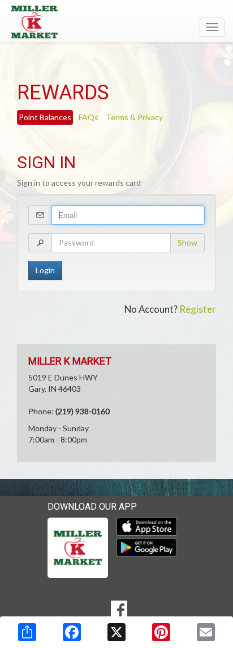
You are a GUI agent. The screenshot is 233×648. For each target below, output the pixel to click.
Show (187, 242)
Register (197, 309)
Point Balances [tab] (45, 117)
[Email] (206, 632)
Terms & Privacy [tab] (134, 117)
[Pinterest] (161, 632)
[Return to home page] (116, 22)
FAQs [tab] (88, 117)
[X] (116, 632)
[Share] (27, 632)
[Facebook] (72, 632)
